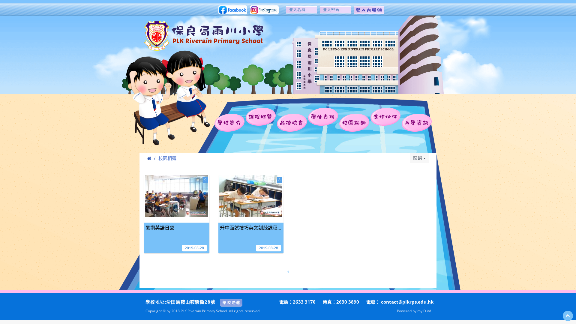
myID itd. (424, 310)
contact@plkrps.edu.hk (407, 302)
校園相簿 (167, 158)
